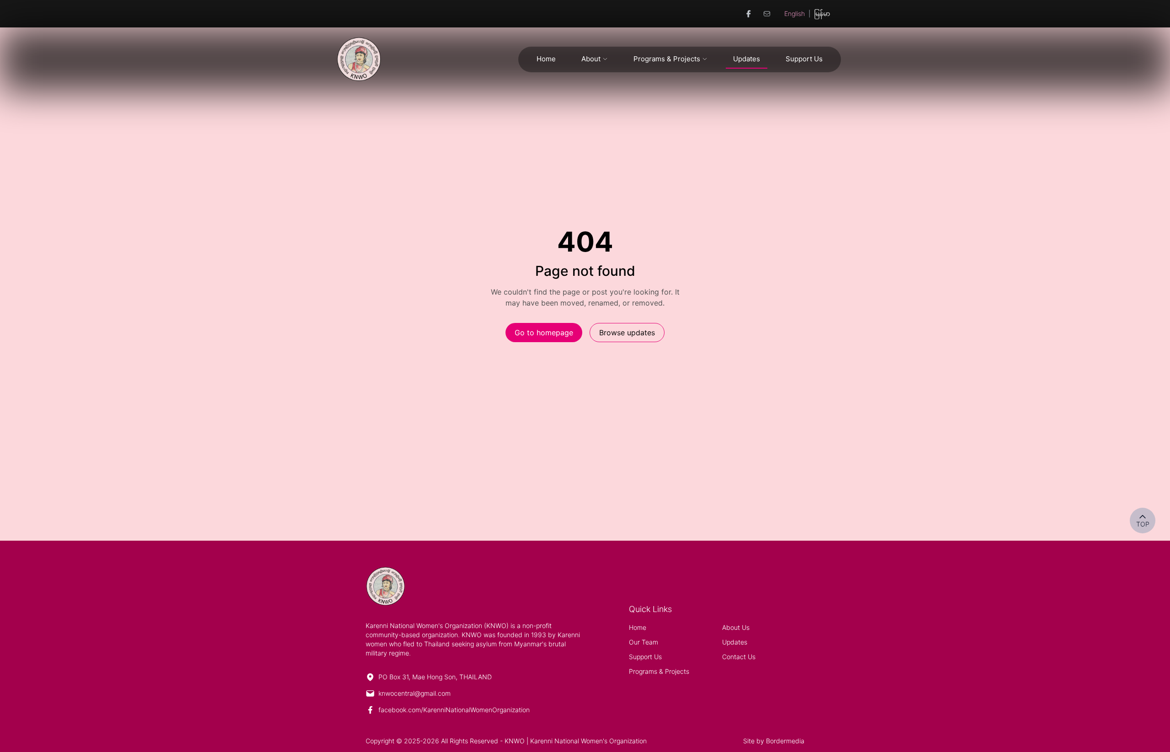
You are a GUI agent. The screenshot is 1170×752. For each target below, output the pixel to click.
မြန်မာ (822, 13)
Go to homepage (544, 332)
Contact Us (738, 657)
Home (546, 58)
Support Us (804, 58)
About (591, 58)
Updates (746, 58)
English (794, 13)
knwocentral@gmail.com (414, 693)
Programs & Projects (666, 58)
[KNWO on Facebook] (748, 13)
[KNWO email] (766, 13)
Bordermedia (785, 741)
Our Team (643, 642)
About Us (736, 627)
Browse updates (627, 332)
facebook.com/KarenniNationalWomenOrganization (454, 710)
